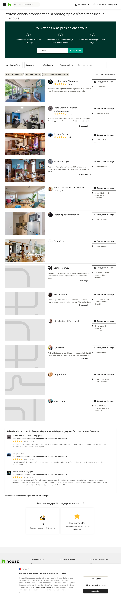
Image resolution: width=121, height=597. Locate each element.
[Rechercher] (15, 4)
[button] (4, 4)
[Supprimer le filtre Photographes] (39, 74)
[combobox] (26, 4)
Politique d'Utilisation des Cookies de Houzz (37, 587)
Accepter (95, 591)
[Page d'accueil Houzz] (9, 4)
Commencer (76, 50)
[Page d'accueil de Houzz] (10, 561)
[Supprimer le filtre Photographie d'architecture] (67, 74)
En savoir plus (44, 496)
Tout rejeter (95, 579)
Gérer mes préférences (96, 585)
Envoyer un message (105, 82)
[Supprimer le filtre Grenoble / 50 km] (22, 74)
